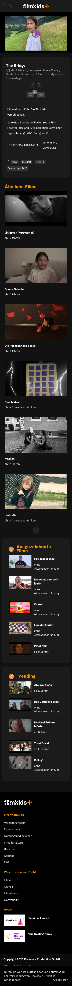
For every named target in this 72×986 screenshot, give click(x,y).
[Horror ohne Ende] (39, 85)
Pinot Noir (40, 646)
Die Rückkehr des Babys (20, 346)
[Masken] (36, 434)
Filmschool (27, 74)
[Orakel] (20, 607)
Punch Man (12, 402)
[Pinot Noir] (20, 648)
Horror (42, 74)
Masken (10, 459)
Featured (26, 162)
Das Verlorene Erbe (46, 702)
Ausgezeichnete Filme (44, 70)
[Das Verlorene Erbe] (20, 704)
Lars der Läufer (43, 625)
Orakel (38, 604)
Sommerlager (14, 78)
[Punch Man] (36, 378)
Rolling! (38, 760)
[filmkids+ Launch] (14, 920)
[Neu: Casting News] (14, 936)
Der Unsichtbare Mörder (44, 724)
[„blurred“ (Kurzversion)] (36, 208)
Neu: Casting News (40, 934)
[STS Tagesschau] (20, 561)
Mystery (56, 74)
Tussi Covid (41, 743)
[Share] (41, 94)
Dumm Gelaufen (15, 289)
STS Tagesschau (44, 559)
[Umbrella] (36, 491)
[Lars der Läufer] (20, 628)
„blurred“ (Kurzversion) (19, 233)
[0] (30, 94)
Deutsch (11, 74)
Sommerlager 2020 (17, 168)
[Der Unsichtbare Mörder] (20, 725)
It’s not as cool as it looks (46, 582)
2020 (14, 162)
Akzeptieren (60, 980)
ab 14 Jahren (18, 70)
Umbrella (10, 515)
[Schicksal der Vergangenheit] (32, 85)
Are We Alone (43, 685)
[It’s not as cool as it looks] (20, 582)
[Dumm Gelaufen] (36, 265)
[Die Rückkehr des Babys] (36, 321)
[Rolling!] (20, 762)
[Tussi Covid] (20, 746)
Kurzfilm (40, 162)
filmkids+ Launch (38, 918)
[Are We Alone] (20, 687)
